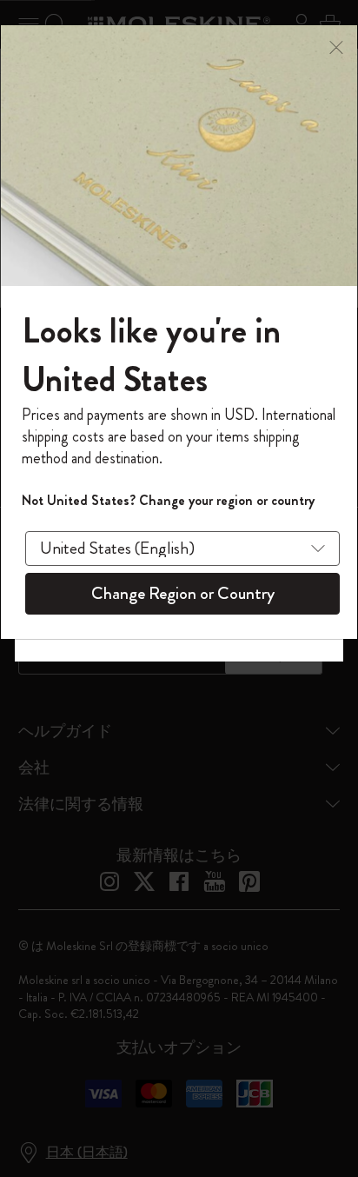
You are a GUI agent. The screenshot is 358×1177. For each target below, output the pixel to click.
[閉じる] (336, 45)
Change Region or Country (183, 593)
